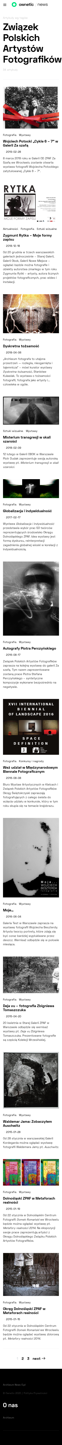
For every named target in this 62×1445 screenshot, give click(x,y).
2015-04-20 (13, 1016)
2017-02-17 (13, 518)
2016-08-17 (13, 655)
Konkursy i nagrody (31, 761)
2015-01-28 (13, 1132)
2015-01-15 (13, 1319)
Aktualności (10, 229)
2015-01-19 (13, 1209)
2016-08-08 (13, 778)
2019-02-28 (13, 152)
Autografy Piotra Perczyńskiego (29, 648)
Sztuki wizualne (47, 229)
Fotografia (9, 135)
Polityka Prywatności (35, 1393)
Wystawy (25, 135)
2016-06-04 (13, 917)
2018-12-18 (13, 246)
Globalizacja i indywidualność (27, 511)
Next (36, 1359)
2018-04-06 (13, 353)
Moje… (8, 910)
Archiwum (8, 1418)
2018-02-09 (13, 448)
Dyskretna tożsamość (21, 346)
